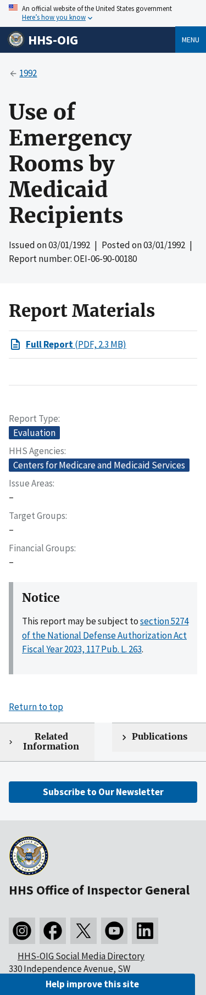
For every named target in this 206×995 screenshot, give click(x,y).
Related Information (51, 741)
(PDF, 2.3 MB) (76, 344)
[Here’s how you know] (103, 13)
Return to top (36, 707)
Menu (190, 39)
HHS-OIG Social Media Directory (81, 956)
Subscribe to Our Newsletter (103, 792)
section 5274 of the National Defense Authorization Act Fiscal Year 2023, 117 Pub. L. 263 (105, 635)
